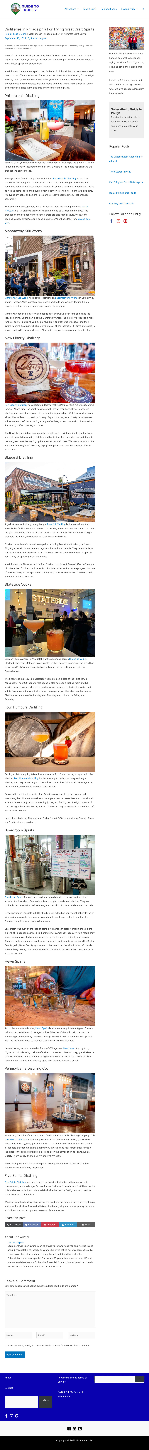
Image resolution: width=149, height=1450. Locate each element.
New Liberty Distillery (16, 405)
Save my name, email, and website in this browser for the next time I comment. (49, 1345)
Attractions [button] (70, 9)
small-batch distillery (16, 1139)
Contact (9, 1388)
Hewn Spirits (42, 1028)
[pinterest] (126, 221)
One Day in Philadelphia (121, 203)
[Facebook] (69, 1429)
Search (46, 1402)
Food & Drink (89, 9)
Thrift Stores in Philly (120, 171)
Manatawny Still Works (16, 297)
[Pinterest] (80, 1429)
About (8, 1377)
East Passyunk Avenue (67, 297)
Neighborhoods (109, 9)
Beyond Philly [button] (128, 9)
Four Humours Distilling (26, 778)
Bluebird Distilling (56, 524)
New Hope (68, 1048)
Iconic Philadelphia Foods (122, 193)
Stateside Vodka (77, 659)
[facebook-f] (112, 221)
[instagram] (119, 221)
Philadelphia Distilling (64, 178)
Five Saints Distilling (15, 1182)
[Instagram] (74, 1429)
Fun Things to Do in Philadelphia (126, 182)
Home (8, 34)
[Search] (139, 1379)
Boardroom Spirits (14, 897)
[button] (143, 9)
